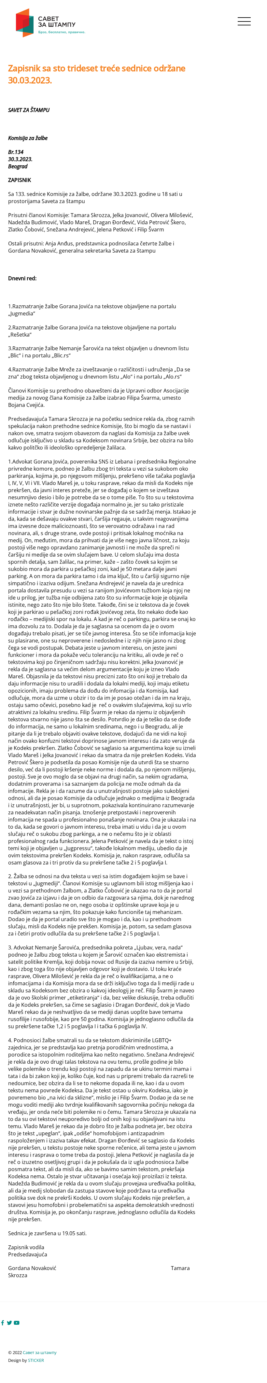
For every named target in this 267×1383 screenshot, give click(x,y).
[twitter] (9, 1322)
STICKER (36, 1360)
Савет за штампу (40, 1352)
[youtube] (17, 1322)
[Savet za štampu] (51, 36)
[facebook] (2, 1322)
